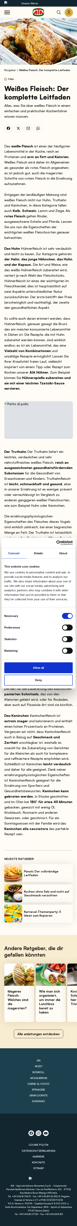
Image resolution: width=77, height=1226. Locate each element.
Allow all (38, 667)
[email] (28, 128)
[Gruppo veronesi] (38, 1180)
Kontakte (38, 1162)
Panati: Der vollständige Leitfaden (41, 873)
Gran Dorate (38, 1095)
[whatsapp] (38, 128)
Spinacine (38, 1089)
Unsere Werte (29, 3)
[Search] (59, 12)
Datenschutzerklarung (38, 1150)
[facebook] (8, 128)
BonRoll (38, 1072)
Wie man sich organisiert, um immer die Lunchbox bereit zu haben (49, 1001)
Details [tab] (38, 553)
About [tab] (63, 553)
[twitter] (18, 128)
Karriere (38, 1156)
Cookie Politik (38, 1144)
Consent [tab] (13, 553)
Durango (38, 1101)
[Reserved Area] (69, 12)
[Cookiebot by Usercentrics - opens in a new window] (56, 542)
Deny (38, 679)
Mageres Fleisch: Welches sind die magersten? (18, 999)
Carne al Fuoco (38, 1083)
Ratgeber (10, 70)
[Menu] (7, 12)
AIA (39, 1060)
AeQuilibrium (38, 1078)
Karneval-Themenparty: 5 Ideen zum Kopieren (42, 913)
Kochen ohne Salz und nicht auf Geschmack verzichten (46, 893)
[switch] (67, 628)
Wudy (38, 1066)
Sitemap (38, 1168)
